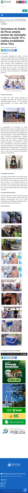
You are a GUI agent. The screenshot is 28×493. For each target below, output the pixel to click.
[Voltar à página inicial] (6, 3)
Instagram (4, 482)
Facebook (4, 483)
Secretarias (7, 19)
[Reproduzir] (2, 354)
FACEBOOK (20, 2)
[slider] (25, 354)
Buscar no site (4, 6)
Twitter (3, 485)
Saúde (11, 19)
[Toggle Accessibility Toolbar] (25, 490)
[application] (14, 354)
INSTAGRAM (17, 2)
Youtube (3, 486)
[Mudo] (21, 354)
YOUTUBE (23, 2)
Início (2, 19)
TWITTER (25, 2)
